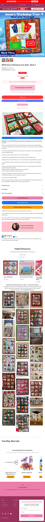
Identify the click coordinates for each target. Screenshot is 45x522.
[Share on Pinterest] (25, 108)
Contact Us (15, 504)
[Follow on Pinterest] (8, 513)
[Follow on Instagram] (5, 513)
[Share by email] (27, 108)
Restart (8, 134)
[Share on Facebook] (21, 108)
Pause (4, 134)
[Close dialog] (42, 501)
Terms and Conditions (5, 504)
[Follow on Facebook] (2, 513)
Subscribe (31, 516)
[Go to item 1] (3, 60)
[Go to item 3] (11, 60)
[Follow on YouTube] (11, 513)
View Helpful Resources (22, 198)
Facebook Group (13, 489)
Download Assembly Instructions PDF (23, 87)
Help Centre (15, 502)
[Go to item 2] (7, 60)
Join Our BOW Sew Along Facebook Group (22, 137)
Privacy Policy (4, 502)
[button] (22, 101)
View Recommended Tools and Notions (22, 207)
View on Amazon (11, 476)
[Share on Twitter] (23, 108)
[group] (22, 9)
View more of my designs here (27, 227)
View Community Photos (22, 202)
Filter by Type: (22, 254)
